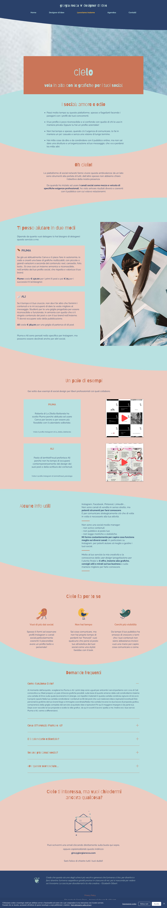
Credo (49, 877)
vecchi (89, 877)
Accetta (156, 904)
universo (111, 877)
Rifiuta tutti (144, 904)
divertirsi (129, 877)
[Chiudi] (164, 904)
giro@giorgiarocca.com (83, 853)
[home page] (36, 880)
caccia (65, 883)
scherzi (78, 877)
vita (89, 883)
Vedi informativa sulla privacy (81, 905)
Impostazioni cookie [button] (129, 904)
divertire (54, 880)
